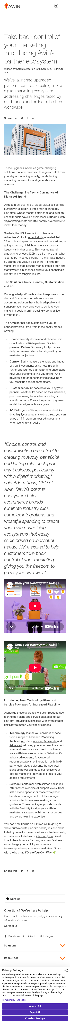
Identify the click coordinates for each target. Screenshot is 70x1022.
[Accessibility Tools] (56, 6)
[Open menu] (64, 6)
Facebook (14, 936)
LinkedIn (31, 936)
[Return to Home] (12, 6)
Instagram (48, 936)
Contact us (11, 925)
